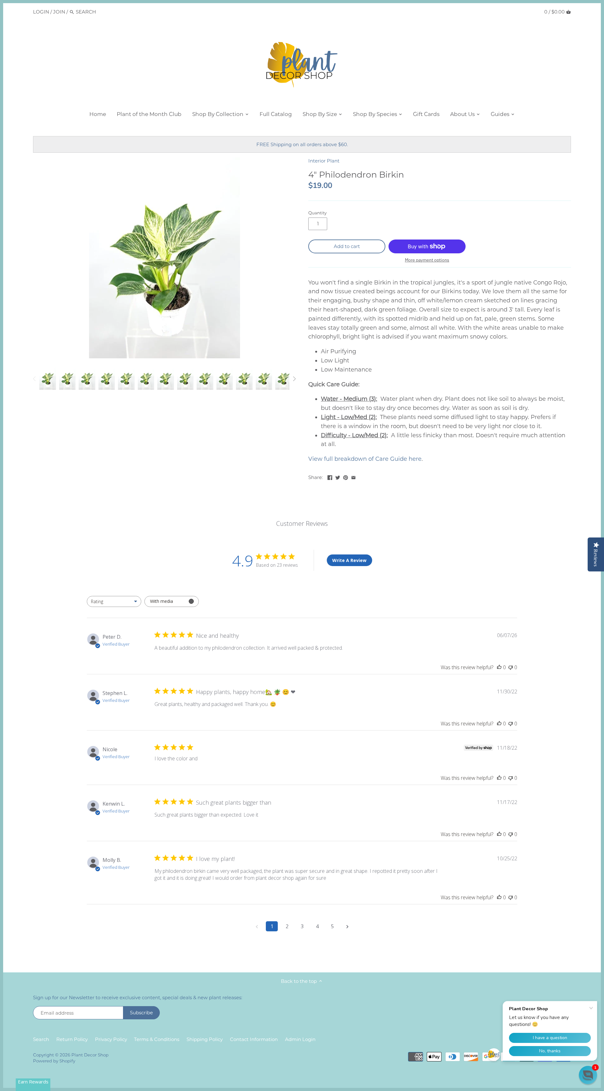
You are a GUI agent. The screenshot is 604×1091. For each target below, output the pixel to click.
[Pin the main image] (345, 477)
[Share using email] (353, 477)
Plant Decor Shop (90, 1054)
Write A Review (349, 560)
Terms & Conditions (156, 1039)
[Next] (294, 378)
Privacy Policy (111, 1039)
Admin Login (300, 1039)
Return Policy (72, 1039)
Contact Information (254, 1039)
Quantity (317, 212)
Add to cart (347, 246)
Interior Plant (323, 161)
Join (59, 12)
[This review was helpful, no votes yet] (499, 667)
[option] (47, 379)
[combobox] (114, 601)
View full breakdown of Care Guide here (365, 458)
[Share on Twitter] (337, 477)
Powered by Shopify (54, 1060)
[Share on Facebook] (329, 477)
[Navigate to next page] (347, 926)
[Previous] (34, 378)
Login (41, 12)
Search (41, 1039)
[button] (588, 1075)
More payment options (427, 260)
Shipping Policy (205, 1039)
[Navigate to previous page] (257, 926)
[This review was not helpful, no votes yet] (510, 667)
